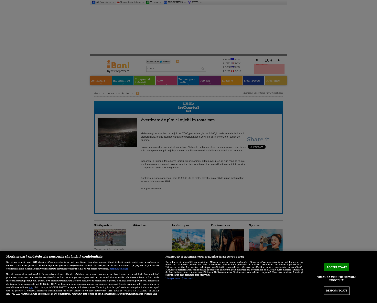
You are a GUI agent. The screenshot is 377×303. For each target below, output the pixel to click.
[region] (188, 277)
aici (31, 287)
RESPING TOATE (337, 290)
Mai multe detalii (119, 269)
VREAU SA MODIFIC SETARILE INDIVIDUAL (336, 279)
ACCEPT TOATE (337, 267)
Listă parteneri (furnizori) (179, 278)
